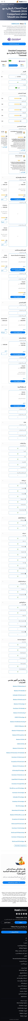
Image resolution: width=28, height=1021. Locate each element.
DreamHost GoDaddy (18, 819)
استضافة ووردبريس (23, 975)
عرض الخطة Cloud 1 (18, 296)
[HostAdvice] (21, 2)
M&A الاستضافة (14, 932)
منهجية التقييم (11, 4)
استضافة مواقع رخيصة (22, 980)
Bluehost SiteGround (19, 699)
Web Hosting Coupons (22, 1002)
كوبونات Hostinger (23, 1010)
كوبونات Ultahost (23, 1013)
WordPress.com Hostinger (17, 788)
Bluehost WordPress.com (17, 814)
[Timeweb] (4, 61)
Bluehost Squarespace (18, 730)
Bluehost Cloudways (18, 766)
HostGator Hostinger (18, 792)
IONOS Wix (20, 743)
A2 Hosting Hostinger (18, 770)
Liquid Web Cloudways (18, 779)
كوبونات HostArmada (22, 1008)
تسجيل (20, 922)
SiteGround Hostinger (18, 841)
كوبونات (18, 87)
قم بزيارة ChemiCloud (14, 44)
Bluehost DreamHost (18, 735)
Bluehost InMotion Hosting (17, 721)
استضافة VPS (24, 983)
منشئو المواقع (24, 996)
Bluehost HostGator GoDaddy (15, 752)
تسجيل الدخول (7, 922)
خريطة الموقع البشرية (22, 945)
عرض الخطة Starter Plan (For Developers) (18, 270)
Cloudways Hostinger (18, 801)
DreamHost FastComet (17, 761)
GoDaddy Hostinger (18, 797)
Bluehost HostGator (18, 748)
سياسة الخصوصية (23, 961)
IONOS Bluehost (19, 726)
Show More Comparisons (20, 845)
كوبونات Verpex (23, 1016)
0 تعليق (24, 196)
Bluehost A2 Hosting (19, 712)
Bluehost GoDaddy (19, 690)
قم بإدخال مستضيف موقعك (21, 950)
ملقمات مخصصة (23, 991)
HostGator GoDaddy (19, 708)
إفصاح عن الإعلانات (4, 4)
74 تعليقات (4, 65)
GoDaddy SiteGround (19, 695)
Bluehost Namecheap (19, 686)
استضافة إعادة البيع (23, 993)
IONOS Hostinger (20, 717)
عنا (26, 940)
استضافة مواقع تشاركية (22, 978)
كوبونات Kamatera (23, 1005)
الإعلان (25, 956)
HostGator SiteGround (18, 757)
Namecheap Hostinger (18, 810)
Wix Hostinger (20, 805)
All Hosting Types (23, 970)
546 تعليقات (22, 65)
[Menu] (2, 2)
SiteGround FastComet (17, 823)
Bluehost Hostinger (19, 704)
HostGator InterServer (18, 774)
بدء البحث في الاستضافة (13, 882)
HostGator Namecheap (17, 837)
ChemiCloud (15, 23)
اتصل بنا (25, 942)
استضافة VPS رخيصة (22, 986)
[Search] (4, 2)
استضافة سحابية (23, 988)
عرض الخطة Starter (18, 405)
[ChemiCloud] (14, 39)
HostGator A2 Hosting (18, 828)
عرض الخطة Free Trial (17, 354)
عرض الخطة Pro (18, 199)
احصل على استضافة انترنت (21, 953)
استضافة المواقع (23, 972)
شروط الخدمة (24, 963)
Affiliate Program (23, 948)
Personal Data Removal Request (20, 958)
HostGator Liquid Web (18, 783)
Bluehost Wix (20, 739)
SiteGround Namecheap (17, 832)
